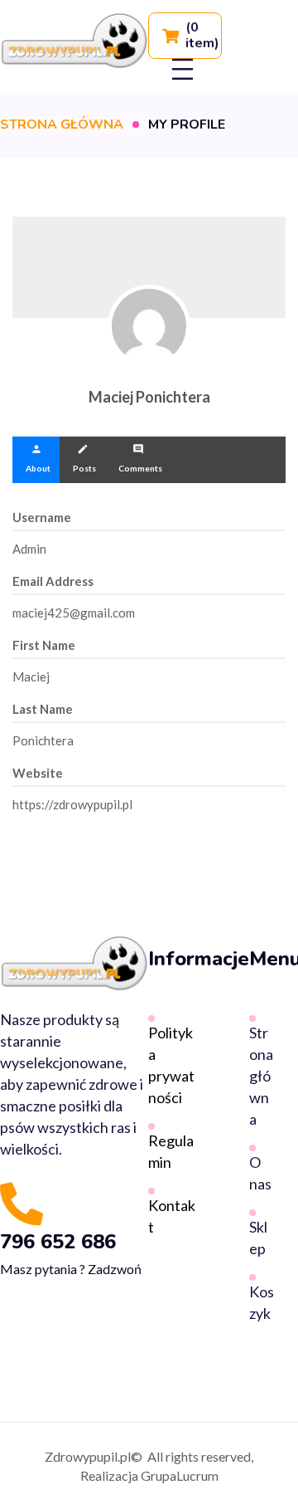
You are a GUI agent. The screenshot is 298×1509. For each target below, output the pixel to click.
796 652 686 (58, 1241)
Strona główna (61, 125)
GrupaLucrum (180, 1475)
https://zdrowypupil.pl (72, 804)
